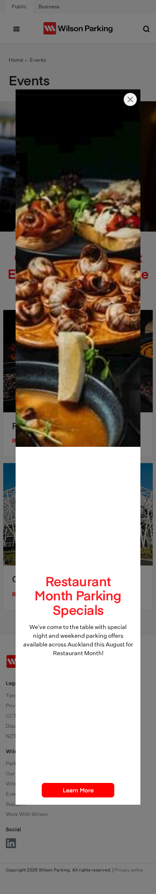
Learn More (78, 790)
